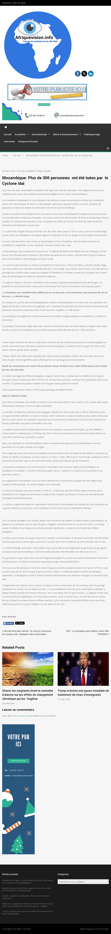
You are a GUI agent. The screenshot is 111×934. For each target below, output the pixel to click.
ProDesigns (103, 929)
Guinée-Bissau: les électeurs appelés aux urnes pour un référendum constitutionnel (26, 889)
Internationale (39, 134)
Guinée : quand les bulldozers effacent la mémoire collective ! (25, 897)
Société (47, 171)
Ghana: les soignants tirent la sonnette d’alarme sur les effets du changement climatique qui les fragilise (27, 694)
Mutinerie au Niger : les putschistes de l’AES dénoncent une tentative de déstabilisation (27, 881)
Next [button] (107, 680)
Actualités (20, 134)
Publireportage (92, 134)
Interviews (9, 141)
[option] (28, 678)
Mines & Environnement (65, 134)
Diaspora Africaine (28, 141)
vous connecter (20, 715)
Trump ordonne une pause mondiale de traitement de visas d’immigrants (27, 912)
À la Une (21, 171)
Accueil (7, 134)
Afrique (39, 171)
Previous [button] (4, 680)
